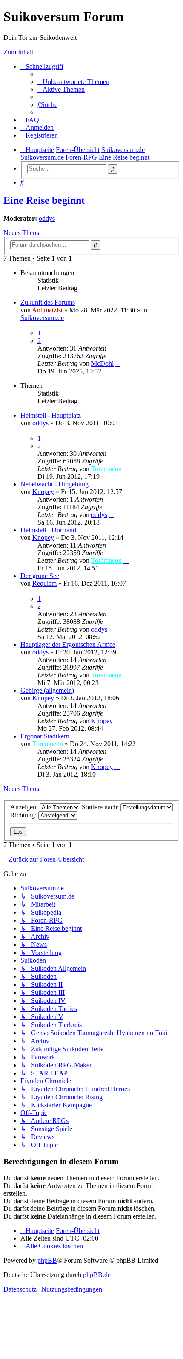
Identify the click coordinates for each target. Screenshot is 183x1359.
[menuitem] (73, 81)
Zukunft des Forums (47, 302)
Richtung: (24, 815)
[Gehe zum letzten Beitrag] (117, 363)
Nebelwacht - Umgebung (54, 484)
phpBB (47, 1260)
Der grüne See (39, 575)
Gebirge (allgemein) (47, 690)
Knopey (43, 491)
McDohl (102, 363)
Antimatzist (47, 310)
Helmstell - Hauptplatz (50, 415)
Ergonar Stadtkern (44, 736)
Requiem (44, 583)
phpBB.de (97, 1274)
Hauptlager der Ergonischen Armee (67, 644)
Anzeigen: (25, 807)
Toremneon (106, 468)
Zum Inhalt (18, 52)
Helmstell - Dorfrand (48, 529)
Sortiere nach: (101, 807)
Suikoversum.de (42, 317)
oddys (47, 218)
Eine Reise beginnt (44, 200)
